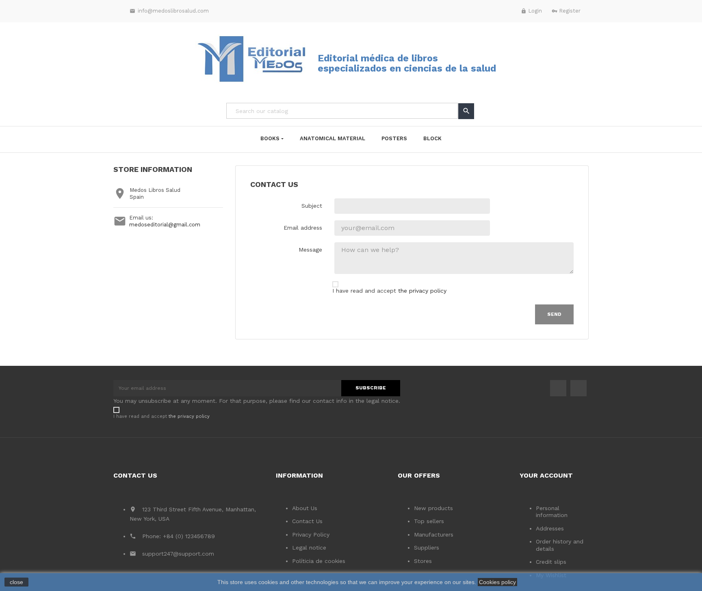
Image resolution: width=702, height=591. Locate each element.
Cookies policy (497, 582)
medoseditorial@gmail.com (164, 225)
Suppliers (426, 547)
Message (310, 249)
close (16, 582)
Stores (423, 561)
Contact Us (307, 521)
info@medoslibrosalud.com (169, 11)
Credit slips (551, 561)
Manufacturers (433, 534)
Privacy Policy (310, 534)
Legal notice (309, 547)
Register (566, 11)
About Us (304, 508)
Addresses (550, 528)
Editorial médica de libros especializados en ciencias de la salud (407, 63)
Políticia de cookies (318, 561)
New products (433, 508)
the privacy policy (422, 290)
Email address (303, 227)
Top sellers (429, 521)
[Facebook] (558, 388)
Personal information (552, 512)
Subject (311, 205)
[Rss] (578, 388)
